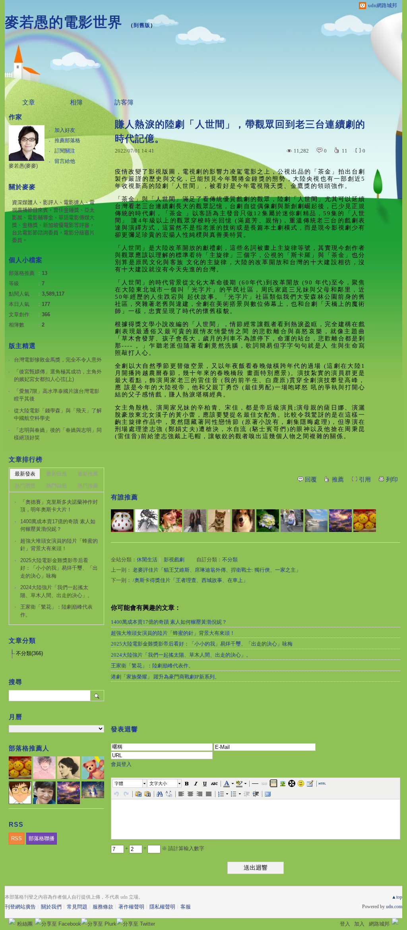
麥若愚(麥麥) (23, 166)
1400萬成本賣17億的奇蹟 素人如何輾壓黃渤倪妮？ (169, 622)
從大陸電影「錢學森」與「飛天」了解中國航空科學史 (58, 414)
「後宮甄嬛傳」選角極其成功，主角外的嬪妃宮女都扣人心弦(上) (58, 376)
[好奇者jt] (292, 520)
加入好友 (64, 130)
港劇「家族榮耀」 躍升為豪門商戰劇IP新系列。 (165, 677)
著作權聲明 (131, 907)
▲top (396, 897)
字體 (118, 783)
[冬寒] (267, 520)
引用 (365, 479)
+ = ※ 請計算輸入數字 (164, 848)
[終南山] (122, 520)
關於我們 (51, 907)
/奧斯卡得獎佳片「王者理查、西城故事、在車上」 (190, 580)
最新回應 (56, 474)
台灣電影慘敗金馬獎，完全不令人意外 (58, 360)
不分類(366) (29, 653)
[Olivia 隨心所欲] (364, 520)
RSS (16, 838)
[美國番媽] (170, 520)
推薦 (338, 479)
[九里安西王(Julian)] (243, 520)
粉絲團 (25, 924)
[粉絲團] (12, 921)
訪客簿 (124, 102)
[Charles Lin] (316, 520)
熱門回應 (56, 486)
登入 (345, 924)
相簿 (76, 102)
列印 (392, 479)
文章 (28, 102)
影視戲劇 (174, 560)
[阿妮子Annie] (219, 520)
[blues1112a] (340, 520)
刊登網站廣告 (20, 907)
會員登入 (121, 764)
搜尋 (97, 695)
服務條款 (103, 907)
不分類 (230, 560)
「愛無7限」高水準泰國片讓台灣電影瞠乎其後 (56, 395)
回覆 (311, 479)
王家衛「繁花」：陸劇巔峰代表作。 (152, 666)
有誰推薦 (124, 497)
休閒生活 (147, 560)
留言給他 (64, 161)
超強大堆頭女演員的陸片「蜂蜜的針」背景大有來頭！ (173, 633)
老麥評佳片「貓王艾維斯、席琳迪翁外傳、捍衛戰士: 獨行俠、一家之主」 (217, 570)
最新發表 (25, 474)
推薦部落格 (67, 140)
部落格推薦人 (29, 748)
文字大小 (158, 783)
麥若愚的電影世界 (63, 22)
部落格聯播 (41, 838)
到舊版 (142, 25)
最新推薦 (88, 474)
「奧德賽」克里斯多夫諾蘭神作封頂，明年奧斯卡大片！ (59, 506)
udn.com (394, 906)
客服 (185, 907)
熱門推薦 (88, 486)
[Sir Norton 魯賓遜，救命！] (195, 520)
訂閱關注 (64, 151)
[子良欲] (146, 520)
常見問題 (77, 907)
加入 (359, 924)
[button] (129, 783)
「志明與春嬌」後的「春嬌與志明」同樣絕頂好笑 (58, 434)
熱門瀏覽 (25, 486)
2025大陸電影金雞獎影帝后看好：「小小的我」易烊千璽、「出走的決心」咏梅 (202, 644)
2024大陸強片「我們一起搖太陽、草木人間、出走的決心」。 (181, 655)
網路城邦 (379, 924)
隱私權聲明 (162, 907)
